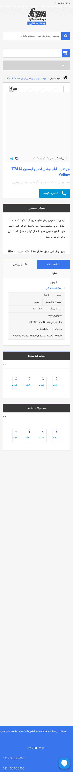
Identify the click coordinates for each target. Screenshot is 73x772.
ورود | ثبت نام (64, 3)
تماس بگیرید (50, 193)
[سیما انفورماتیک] (36, 16)
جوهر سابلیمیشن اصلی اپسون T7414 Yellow (26, 78)
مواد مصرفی (55, 78)
